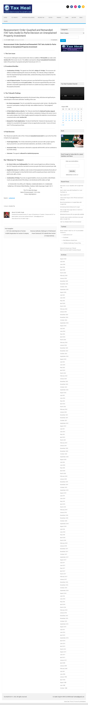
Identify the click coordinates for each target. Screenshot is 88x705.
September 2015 (64, 624)
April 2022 (62, 403)
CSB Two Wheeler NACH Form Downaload (70, 221)
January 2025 (63, 311)
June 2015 (62, 632)
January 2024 (63, 345)
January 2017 (63, 579)
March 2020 (63, 473)
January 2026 (63, 278)
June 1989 (62, 685)
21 (75, 118)
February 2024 (63, 342)
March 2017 (63, 573)
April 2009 (62, 663)
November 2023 (64, 350)
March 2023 (63, 373)
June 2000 (62, 674)
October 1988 (63, 688)
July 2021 (62, 428)
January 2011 (63, 660)
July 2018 (62, 529)
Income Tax (41, 17)
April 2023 (62, 370)
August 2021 (63, 426)
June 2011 (62, 654)
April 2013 (62, 646)
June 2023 (62, 364)
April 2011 (62, 657)
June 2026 (62, 264)
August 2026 (63, 258)
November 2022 (64, 384)
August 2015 (63, 626)
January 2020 (63, 479)
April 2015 (62, 635)
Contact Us (63, 232)
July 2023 (62, 361)
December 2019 (64, 481)
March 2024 (63, 339)
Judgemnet (12, 198)
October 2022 (63, 387)
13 (72, 116)
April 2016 (62, 604)
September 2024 (64, 322)
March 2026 (63, 272)
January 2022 (63, 412)
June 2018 (62, 532)
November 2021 (64, 417)
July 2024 (62, 328)
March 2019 (63, 506)
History (74, 17)
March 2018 (63, 540)
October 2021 (63, 420)
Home (5, 17)
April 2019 (62, 504)
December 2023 (64, 348)
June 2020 (62, 465)
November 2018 (64, 518)
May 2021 (62, 434)
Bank (67, 17)
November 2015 (64, 618)
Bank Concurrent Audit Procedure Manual (70, 250)
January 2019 (63, 512)
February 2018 (63, 543)
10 (63, 116)
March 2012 (63, 649)
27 (72, 120)
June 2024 (62, 331)
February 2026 (63, 275)
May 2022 (62, 401)
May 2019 (62, 501)
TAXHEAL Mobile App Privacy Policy (72, 243)
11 (66, 116)
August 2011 (63, 651)
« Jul (63, 125)
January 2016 (63, 612)
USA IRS (5, 21)
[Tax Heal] (18, 12)
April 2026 (62, 269)
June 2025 (62, 297)
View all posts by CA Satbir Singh (21, 218)
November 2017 (64, 551)
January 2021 (63, 445)
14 (75, 116)
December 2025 (64, 281)
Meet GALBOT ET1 (65, 194)
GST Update (15, 17)
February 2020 (63, 476)
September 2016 (64, 590)
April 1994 (62, 679)
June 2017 (62, 565)
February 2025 (63, 309)
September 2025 (64, 289)
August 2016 (63, 593)
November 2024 (64, 317)
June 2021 (62, 431)
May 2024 (62, 334)
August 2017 (63, 559)
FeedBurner (75, 174)
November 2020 (64, 451)
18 (66, 118)
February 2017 (63, 576)
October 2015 (63, 621)
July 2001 (62, 671)
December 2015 (64, 615)
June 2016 (62, 598)
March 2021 (63, 440)
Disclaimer (65, 237)
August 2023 (63, 359)
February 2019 (63, 509)
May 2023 (62, 367)
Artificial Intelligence (28, 17)
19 (69, 118)
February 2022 (63, 409)
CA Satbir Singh (10, 40)
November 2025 (64, 283)
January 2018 (63, 545)
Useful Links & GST (67, 234)
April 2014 (62, 640)
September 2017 (64, 557)
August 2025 (63, 292)
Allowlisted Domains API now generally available (72, 214)
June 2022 (62, 398)
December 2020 (64, 448)
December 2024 (64, 314)
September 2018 (64, 523)
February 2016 (63, 610)
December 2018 (64, 515)
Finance (59, 17)
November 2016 (64, 585)
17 (63, 118)
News (80, 17)
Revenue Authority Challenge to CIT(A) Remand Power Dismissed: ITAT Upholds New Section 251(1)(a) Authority (43, 233)
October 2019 (63, 487)
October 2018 (63, 520)
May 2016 (62, 601)
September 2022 (64, 389)
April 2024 (62, 336)
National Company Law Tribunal (68, 248)
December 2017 (64, 548)
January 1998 (63, 676)
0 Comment (54, 40)
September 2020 (64, 456)
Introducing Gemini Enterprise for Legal (70, 206)
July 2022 (62, 395)
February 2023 (63, 375)
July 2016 (62, 596)
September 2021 (64, 423)
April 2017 (62, 571)
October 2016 (63, 587)
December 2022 (64, 381)
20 (72, 118)
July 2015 (62, 629)
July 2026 (62, 261)
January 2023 (63, 378)
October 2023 (63, 353)
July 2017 (62, 562)
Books (50, 17)
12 (69, 116)
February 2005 (63, 668)
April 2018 (62, 537)
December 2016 (64, 582)
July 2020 (62, 462)
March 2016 (63, 607)
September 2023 (64, 356)
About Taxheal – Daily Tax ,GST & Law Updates (71, 230)
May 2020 (62, 467)
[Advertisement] (72, 65)
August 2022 (63, 392)
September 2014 (64, 637)
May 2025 (62, 300)
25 (66, 120)
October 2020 (63, 453)
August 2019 (63, 493)
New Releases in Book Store (70, 240)
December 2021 (64, 414)
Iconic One (66, 701)
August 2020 (63, 459)
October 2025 (63, 286)
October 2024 (63, 320)
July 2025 (62, 295)
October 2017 (63, 554)
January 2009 (63, 665)
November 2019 (64, 484)
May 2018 (62, 534)
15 (78, 116)
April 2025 (62, 303)
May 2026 (62, 267)
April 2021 (62, 437)
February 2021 (63, 442)
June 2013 (62, 643)
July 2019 (62, 495)
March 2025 (63, 306)
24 (63, 120)
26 (69, 120)
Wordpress (83, 701)
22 (78, 118)
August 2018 (63, 526)
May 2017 (62, 568)
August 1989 (63, 682)
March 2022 (63, 406)
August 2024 (63, 325)
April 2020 (62, 470)
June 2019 (62, 498)
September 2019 (64, 490)
